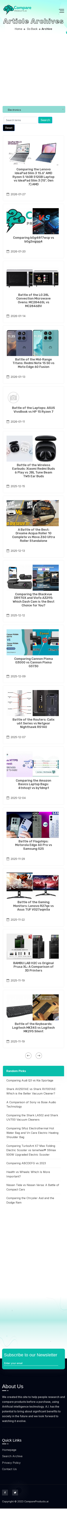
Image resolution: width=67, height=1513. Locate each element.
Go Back (32, 29)
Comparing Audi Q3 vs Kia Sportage (29, 1080)
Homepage (9, 1450)
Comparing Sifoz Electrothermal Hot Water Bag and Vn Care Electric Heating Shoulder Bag (32, 1133)
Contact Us (9, 1469)
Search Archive (12, 1456)
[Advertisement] (33, 69)
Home (18, 29)
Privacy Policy (11, 1462)
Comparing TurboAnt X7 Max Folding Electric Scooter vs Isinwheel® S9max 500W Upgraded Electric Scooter (31, 1150)
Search (45, 120)
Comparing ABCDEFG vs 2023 (26, 1163)
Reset (8, 127)
